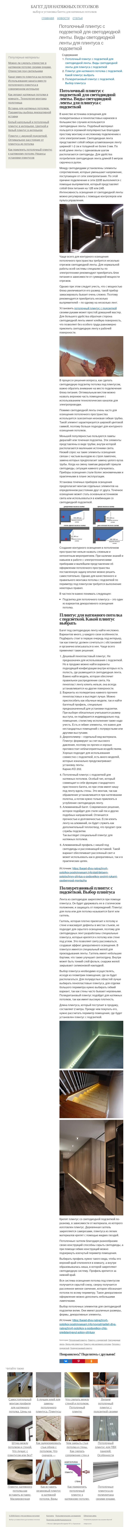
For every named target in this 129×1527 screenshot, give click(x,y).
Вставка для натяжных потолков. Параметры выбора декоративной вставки (29, 112)
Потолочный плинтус (78, 1340)
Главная (48, 17)
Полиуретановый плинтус (81, 1348)
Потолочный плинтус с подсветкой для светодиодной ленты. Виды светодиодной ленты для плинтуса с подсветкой (91, 63)
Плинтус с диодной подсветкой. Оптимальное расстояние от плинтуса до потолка (27, 139)
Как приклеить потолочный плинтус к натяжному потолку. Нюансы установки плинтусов (30, 153)
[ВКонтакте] (65, 1361)
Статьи (78, 17)
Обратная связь (90, 1515)
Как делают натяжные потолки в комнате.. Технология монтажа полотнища (28, 98)
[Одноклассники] (91, 1361)
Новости (63, 17)
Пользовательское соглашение (68, 1515)
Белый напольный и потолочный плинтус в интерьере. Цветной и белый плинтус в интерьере (28, 126)
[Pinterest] (78, 1361)
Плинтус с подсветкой (97, 1340)
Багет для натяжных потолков (64, 6)
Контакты (50, 1515)
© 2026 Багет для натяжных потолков (24, 1515)
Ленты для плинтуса (74, 1344)
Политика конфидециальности (58, 1519)
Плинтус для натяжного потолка (97, 1344)
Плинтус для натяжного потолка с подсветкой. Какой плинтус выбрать (94, 73)
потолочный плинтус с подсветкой (95, 308)
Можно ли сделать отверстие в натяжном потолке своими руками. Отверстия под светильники (29, 67)
